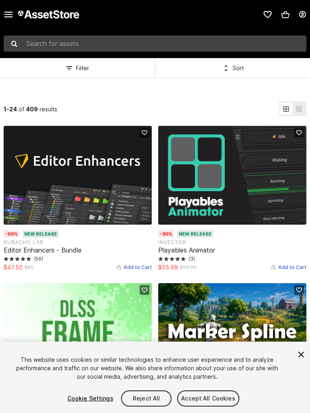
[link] (267, 14)
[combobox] (155, 43)
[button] (285, 14)
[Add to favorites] (144, 133)
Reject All (146, 398)
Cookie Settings (90, 398)
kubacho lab (24, 242)
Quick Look (82, 217)
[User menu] (302, 14)
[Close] (301, 354)
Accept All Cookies (208, 398)
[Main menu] (8, 14)
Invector (172, 242)
